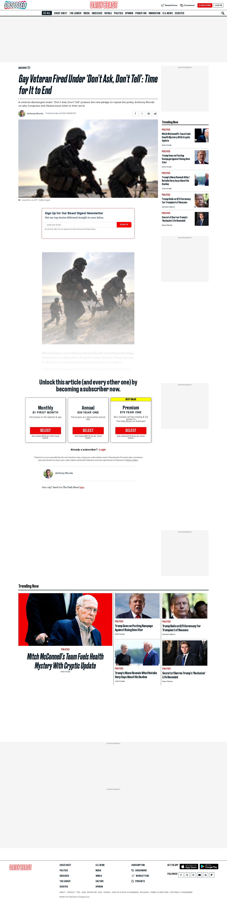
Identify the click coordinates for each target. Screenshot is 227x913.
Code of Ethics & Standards (125, 892)
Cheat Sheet (60, 13)
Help (100, 892)
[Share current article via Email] (148, 113)
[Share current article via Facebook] (135, 113)
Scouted (179, 13)
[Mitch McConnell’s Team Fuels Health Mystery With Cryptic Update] (202, 141)
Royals (108, 13)
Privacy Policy (91, 229)
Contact (71, 892)
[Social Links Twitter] (187, 876)
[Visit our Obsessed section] (25, 5)
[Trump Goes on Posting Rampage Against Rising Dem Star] (202, 163)
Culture (100, 881)
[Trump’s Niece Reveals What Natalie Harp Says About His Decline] (202, 185)
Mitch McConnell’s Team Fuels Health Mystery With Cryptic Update (65, 661)
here (82, 487)
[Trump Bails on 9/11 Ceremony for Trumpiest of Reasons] (202, 206)
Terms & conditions (159, 892)
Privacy (107, 892)
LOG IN (218, 5)
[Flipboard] (211, 876)
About (62, 892)
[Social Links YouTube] (199, 876)
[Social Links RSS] (205, 876)
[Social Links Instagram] (193, 876)
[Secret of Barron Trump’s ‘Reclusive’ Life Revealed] (202, 225)
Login (102, 449)
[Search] (223, 13)
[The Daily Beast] (104, 5)
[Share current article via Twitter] (142, 113)
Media (87, 13)
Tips (78, 892)
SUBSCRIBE (205, 5)
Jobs (83, 892)
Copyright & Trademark (181, 892)
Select (45, 431)
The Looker (75, 13)
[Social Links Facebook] (181, 876)
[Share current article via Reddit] (155, 113)
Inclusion (144, 892)
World (99, 876)
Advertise (92, 892)
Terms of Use (78, 229)
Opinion (129, 13)
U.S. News (167, 13)
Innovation (154, 13)
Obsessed (97, 13)
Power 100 (141, 13)
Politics (118, 13)
